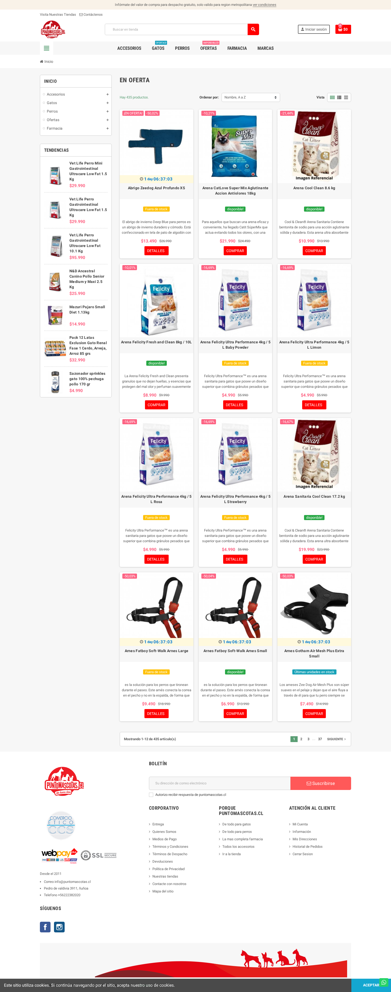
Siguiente (337, 739)
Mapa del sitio (162, 891)
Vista (321, 97)
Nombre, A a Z (235, 97)
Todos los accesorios (238, 847)
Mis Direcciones (305, 839)
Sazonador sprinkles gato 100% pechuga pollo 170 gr (87, 378)
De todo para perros (237, 832)
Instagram (59, 927)
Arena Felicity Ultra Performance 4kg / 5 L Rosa (156, 499)
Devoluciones (162, 861)
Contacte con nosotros (169, 884)
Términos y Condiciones (170, 847)
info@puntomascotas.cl (73, 882)
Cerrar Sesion (303, 854)
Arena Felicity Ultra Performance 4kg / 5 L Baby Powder (235, 344)
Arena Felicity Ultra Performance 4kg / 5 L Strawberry (235, 499)
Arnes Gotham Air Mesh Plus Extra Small (314, 653)
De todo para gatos (236, 824)
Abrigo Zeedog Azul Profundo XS (156, 188)
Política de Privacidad (168, 869)
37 (320, 739)
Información (302, 832)
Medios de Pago (164, 839)
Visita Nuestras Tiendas (58, 15)
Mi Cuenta (300, 824)
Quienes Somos (164, 832)
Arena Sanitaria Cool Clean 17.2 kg (314, 496)
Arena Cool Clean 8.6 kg (314, 188)
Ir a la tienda (231, 854)
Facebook (45, 927)
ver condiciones (264, 5)
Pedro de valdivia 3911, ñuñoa (66, 888)
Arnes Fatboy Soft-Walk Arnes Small (235, 651)
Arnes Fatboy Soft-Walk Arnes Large (157, 651)
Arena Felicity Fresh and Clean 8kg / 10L (156, 342)
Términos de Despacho (169, 854)
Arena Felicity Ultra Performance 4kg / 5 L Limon (314, 344)
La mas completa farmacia (242, 839)
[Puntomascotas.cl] (53, 29)
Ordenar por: (209, 97)
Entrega (158, 824)
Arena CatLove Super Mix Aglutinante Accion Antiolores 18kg (235, 190)
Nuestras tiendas (165, 876)
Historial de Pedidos (308, 847)
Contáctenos (93, 15)
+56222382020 (69, 895)
